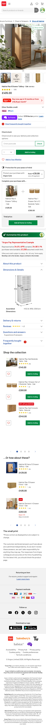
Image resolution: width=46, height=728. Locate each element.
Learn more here (23, 579)
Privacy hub (22, 650)
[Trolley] (42, 4)
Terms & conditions (23, 655)
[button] (37, 28)
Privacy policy (35, 650)
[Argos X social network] (23, 612)
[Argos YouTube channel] (10, 612)
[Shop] (9, 4)
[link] (23, 123)
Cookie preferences (30, 652)
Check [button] (39, 143)
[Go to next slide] (43, 48)
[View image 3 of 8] (27, 78)
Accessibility (11, 650)
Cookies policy (14, 652)
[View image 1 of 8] (5, 78)
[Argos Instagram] (36, 612)
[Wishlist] (37, 4)
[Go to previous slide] (3, 48)
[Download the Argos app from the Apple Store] (15, 629)
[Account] (31, 4)
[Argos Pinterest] (29, 612)
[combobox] (17, 10)
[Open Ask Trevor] (42, 10)
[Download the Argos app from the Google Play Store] (30, 629)
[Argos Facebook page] (16, 612)
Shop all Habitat (38, 21)
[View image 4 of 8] (38, 78)
